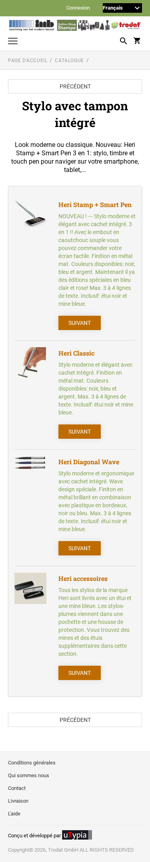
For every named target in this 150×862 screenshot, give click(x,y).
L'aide (14, 814)
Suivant (79, 323)
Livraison (18, 801)
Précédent (75, 86)
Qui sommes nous (28, 775)
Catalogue (69, 60)
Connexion (78, 8)
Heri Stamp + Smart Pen (95, 204)
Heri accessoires (83, 578)
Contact (17, 788)
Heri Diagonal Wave (88, 461)
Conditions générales (32, 763)
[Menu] (13, 42)
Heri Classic (76, 353)
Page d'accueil (27, 60)
